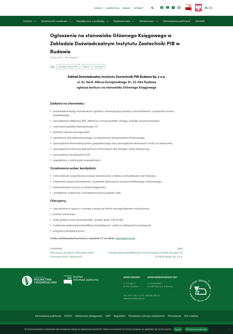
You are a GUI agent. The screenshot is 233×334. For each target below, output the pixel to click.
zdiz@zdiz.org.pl (125, 238)
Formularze (174, 315)
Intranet (138, 7)
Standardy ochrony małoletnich (146, 315)
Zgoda (178, 329)
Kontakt (200, 21)
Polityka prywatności (196, 329)
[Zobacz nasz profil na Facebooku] (161, 8)
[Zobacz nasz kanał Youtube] (167, 8)
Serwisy (98, 7)
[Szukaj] (152, 8)
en (210, 7)
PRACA (86, 66)
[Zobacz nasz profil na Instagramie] (179, 8)
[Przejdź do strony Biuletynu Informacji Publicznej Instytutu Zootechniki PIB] (188, 7)
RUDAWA (99, 66)
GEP (108, 315)
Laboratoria (112, 7)
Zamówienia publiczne (176, 21)
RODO (68, 315)
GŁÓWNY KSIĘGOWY (68, 66)
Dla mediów (191, 315)
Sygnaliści (119, 315)
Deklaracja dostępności (88, 315)
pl (206, 7)
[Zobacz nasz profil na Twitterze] (173, 8)
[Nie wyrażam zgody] (229, 329)
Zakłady (126, 7)
